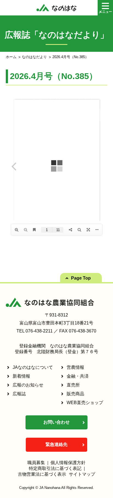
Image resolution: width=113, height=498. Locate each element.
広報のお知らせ (28, 385)
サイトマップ (82, 474)
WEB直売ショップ (85, 402)
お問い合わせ (56, 422)
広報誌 (19, 393)
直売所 (73, 385)
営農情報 (75, 367)
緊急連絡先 (56, 444)
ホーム (11, 57)
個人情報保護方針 (68, 462)
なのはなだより (34, 57)
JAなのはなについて (33, 367)
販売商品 (75, 393)
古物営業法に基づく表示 (42, 474)
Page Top (81, 278)
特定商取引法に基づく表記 (55, 468)
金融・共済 (78, 376)
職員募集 (36, 462)
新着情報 (21, 376)
